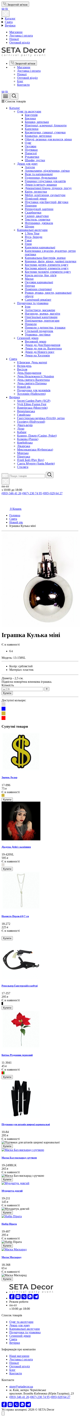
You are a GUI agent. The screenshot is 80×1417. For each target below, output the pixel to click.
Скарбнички (33, 212)
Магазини (16, 32)
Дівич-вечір (25, 425)
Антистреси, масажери (40, 310)
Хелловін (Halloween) (31, 393)
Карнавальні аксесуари (32, 230)
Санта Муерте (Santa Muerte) (36, 463)
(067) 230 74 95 (32, 493)
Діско (20, 428)
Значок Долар (9, 777)
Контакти (23, 84)
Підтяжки (31, 149)
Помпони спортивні (38, 289)
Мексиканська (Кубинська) (35, 449)
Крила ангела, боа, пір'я (40, 275)
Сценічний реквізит (38, 299)
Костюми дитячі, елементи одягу (46, 264)
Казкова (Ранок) (27, 439)
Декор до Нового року (39, 352)
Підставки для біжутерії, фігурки (46, 202)
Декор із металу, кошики (41, 184)
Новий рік (24, 386)
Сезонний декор (27, 338)
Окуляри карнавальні (39, 282)
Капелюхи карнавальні (40, 247)
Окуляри (30, 146)
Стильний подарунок (39, 331)
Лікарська (23, 446)
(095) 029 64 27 (53, 493)
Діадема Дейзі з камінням (16, 846)
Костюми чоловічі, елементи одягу (48, 271)
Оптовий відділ (19, 42)
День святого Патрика (32, 383)
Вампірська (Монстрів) (32, 407)
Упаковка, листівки (37, 334)
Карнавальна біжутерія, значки (45, 257)
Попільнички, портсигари (42, 320)
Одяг (28, 142)
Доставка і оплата (21, 35)
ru (6, 8)
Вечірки (10, 25)
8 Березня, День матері (32, 362)
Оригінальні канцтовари (41, 317)
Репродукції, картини (39, 209)
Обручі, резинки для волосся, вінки (48, 139)
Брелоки (30, 118)
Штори (29, 226)
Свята (9, 22)
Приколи (31, 324)
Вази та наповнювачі (39, 174)
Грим (28, 244)
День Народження (29, 372)
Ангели (30, 167)
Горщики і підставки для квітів (45, 181)
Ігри (27, 306)
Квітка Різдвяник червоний (17, 1055)
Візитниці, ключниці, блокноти (46, 125)
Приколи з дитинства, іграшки (45, 327)
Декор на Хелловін (37, 355)
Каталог (10, 18)
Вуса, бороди (33, 237)
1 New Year (32, 233)
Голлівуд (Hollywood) (31, 421)
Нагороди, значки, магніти (42, 313)
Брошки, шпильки (37, 122)
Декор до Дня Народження (42, 345)
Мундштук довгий (12, 1190)
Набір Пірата (9, 1223)
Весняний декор (35, 341)
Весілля (22, 369)
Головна (14, 515)
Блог (20, 81)
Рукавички (32, 156)
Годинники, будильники (41, 177)
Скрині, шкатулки (37, 216)
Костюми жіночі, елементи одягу (47, 268)
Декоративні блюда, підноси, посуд (48, 188)
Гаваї (28, 240)
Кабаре (21, 432)
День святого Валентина (33, 379)
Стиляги (22, 467)
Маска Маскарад (11, 1257)
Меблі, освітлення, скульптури (45, 195)
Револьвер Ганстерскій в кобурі (20, 985)
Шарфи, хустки (35, 160)
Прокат (14, 39)
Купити (7, 693)
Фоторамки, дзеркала (39, 223)
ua (3, 8)
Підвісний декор (36, 198)
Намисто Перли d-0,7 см (15, 916)
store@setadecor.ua (21, 1386)
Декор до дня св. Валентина (43, 348)
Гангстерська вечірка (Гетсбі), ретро (41, 418)
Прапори (31, 205)
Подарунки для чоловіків (33, 390)
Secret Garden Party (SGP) (33, 400)
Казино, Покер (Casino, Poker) (37, 435)
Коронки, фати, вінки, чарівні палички (50, 261)
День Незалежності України (35, 376)
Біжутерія (31, 115)
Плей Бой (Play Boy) (30, 460)
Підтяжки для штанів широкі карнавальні (26, 1124)
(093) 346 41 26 (11, 493)
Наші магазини (19, 1356)
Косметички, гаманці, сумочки (45, 132)
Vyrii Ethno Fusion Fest (31, 404)
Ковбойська (25, 442)
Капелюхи (31, 129)
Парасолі (31, 153)
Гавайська (23, 414)
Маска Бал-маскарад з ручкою (19, 1157)
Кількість (8, 685)
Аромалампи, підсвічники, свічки (47, 170)
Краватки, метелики (38, 135)
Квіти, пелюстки (36, 191)
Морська (23, 453)
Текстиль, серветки (37, 219)
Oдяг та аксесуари (29, 111)
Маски (29, 278)
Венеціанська (26, 411)
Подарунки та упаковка (32, 303)
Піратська (23, 456)
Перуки (30, 285)
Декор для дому (27, 163)
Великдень (24, 366)
